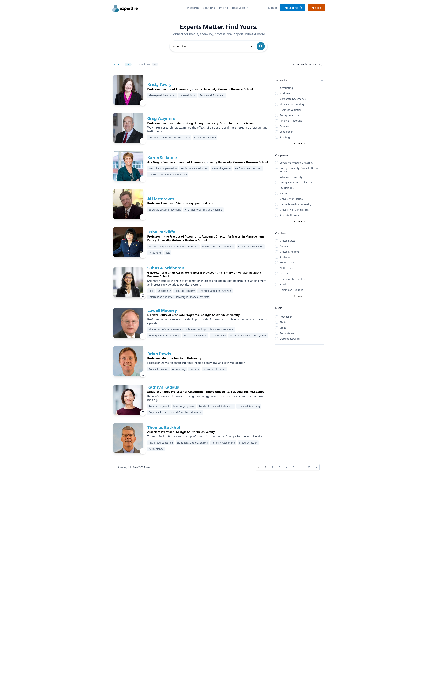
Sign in (272, 8)
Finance (284, 126)
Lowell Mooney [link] (162, 310)
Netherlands (287, 268)
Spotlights (147, 64)
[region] (200, 89)
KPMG (283, 193)
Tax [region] (168, 252)
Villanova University (291, 177)
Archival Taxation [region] (158, 369)
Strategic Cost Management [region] (165, 209)
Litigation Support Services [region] (192, 442)
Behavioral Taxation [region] (214, 369)
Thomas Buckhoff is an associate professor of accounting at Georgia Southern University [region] (204, 436)
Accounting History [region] (205, 137)
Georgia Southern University (296, 182)
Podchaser (286, 316)
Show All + (299, 143)
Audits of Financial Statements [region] (216, 406)
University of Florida (291, 198)
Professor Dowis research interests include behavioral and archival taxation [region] (196, 363)
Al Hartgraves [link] (160, 198)
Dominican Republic (291, 290)
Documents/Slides (290, 338)
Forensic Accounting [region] (223, 442)
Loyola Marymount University (296, 162)
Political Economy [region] (185, 290)
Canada (284, 246)
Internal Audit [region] (188, 95)
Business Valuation (291, 109)
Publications (287, 333)
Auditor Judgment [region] (159, 406)
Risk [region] (151, 290)
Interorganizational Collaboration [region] (168, 174)
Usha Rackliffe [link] (161, 232)
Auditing (285, 137)
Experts (122, 64)
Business (285, 93)
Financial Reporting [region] (249, 406)
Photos (284, 322)
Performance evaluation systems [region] (248, 335)
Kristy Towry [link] (159, 84)
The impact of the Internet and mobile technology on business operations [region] (191, 329)
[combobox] (213, 46)
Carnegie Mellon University (295, 204)
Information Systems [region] (195, 335)
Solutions (209, 8)
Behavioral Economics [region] (212, 95)
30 (309, 467)
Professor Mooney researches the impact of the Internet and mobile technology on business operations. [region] (207, 321)
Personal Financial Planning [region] (218, 246)
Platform (193, 8)
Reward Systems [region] (221, 168)
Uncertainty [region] (164, 290)
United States (287, 240)
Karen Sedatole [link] (162, 157)
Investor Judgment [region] (184, 406)
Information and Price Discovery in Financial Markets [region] (179, 297)
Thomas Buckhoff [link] (164, 427)
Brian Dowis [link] (159, 353)
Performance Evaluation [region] (194, 168)
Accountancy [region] (218, 335)
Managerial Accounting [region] (162, 95)
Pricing (223, 8)
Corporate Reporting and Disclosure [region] (169, 137)
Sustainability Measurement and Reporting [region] (173, 246)
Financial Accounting (292, 104)
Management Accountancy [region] (164, 335)
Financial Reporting (291, 120)
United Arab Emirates (292, 279)
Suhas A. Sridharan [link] (165, 268)
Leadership (286, 131)
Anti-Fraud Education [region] (161, 442)
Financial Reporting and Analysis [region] (203, 209)
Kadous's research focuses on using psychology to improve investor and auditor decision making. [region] (205, 398)
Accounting (286, 88)
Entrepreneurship (290, 115)
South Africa (287, 262)
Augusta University (291, 215)
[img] (128, 90)
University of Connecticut (294, 209)
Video (283, 327)
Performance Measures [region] (248, 168)
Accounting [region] (155, 252)
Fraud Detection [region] (248, 442)
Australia (285, 257)
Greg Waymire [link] (161, 118)
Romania (285, 273)
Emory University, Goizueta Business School (300, 169)
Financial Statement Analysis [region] (215, 290)
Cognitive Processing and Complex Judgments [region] (175, 412)
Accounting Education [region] (250, 246)
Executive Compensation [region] (163, 168)
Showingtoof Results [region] (134, 467)
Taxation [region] (194, 369)
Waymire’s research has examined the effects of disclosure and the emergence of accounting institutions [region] (207, 129)
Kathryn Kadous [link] (163, 387)
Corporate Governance (293, 98)
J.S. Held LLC (287, 188)
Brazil (283, 284)
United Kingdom (289, 251)
